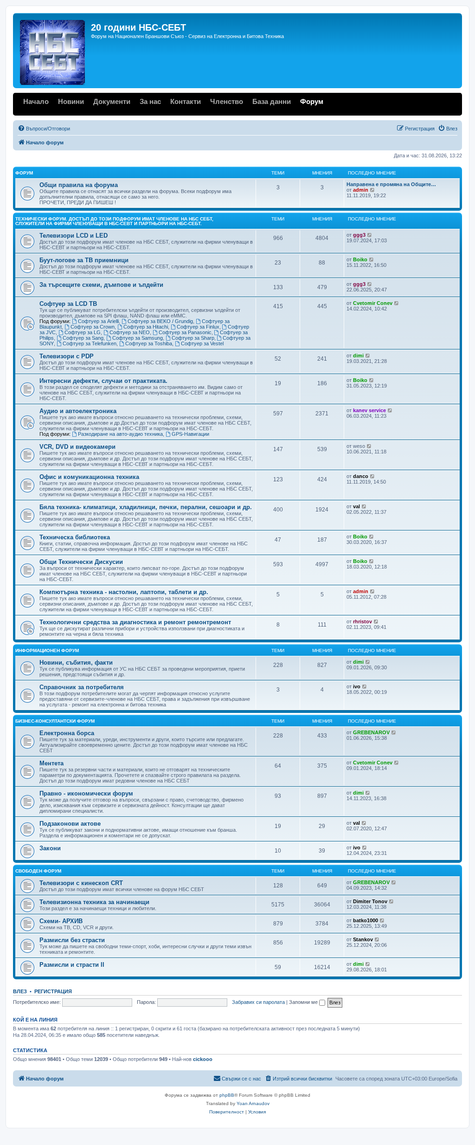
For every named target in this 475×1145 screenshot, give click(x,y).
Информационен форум (47, 650)
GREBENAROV (371, 732)
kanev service (369, 410)
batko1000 (365, 920)
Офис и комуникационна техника (89, 476)
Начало (36, 101)
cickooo (202, 1059)
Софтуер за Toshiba (148, 343)
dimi (358, 355)
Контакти (185, 101)
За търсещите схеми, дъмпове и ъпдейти (101, 284)
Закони (50, 848)
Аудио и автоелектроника (77, 411)
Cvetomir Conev (372, 303)
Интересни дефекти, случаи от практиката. (103, 380)
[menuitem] (44, 128)
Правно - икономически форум (86, 793)
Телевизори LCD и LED (73, 235)
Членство (226, 101)
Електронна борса (66, 733)
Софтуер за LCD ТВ (68, 303)
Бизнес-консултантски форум (55, 721)
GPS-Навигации (190, 434)
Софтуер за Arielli (98, 321)
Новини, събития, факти (76, 662)
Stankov (363, 939)
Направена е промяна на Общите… (391, 184)
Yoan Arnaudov (253, 1103)
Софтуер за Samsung (137, 338)
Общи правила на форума (78, 184)
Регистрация (53, 991)
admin (360, 190)
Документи (111, 101)
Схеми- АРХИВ (61, 921)
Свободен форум (38, 870)
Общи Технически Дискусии (81, 561)
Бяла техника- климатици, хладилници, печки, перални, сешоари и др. (145, 507)
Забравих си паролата (258, 1002)
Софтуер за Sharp (193, 338)
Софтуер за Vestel (202, 343)
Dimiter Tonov (370, 901)
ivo (356, 686)
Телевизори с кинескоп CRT (81, 883)
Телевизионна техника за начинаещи (94, 902)
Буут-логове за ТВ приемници (83, 260)
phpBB (226, 1095)
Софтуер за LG (82, 332)
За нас (150, 101)
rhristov (362, 621)
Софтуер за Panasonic (185, 332)
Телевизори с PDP (66, 356)
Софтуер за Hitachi (145, 327)
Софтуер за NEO (129, 332)
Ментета (51, 763)
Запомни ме (304, 1002)
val (356, 506)
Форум (311, 101)
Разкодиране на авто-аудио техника (120, 434)
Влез (20, 991)
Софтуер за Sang (83, 338)
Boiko (360, 259)
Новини (71, 101)
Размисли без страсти (72, 940)
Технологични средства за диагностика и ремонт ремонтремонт (135, 622)
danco (360, 476)
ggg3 (359, 235)
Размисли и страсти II (71, 964)
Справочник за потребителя (81, 687)
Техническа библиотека (74, 537)
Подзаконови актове (70, 823)
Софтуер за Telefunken (89, 343)
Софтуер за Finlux (198, 327)
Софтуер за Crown (93, 327)
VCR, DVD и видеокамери (77, 446)
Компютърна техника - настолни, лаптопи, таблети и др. (123, 592)
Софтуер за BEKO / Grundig (160, 321)
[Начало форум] (53, 50)
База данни (271, 101)
